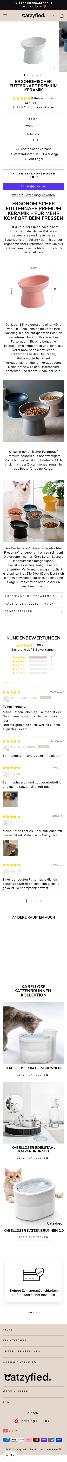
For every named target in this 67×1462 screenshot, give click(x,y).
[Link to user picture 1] (10, 799)
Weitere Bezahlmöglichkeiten (33, 195)
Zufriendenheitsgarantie (30, 596)
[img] (11, 692)
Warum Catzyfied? (20, 1362)
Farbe (32, 119)
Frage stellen (19, 611)
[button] (22, 98)
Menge (33, 133)
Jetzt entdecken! (33, 1074)
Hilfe (8, 1329)
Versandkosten (44, 107)
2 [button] (31, 901)
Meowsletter (15, 1391)
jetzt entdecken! (33, 1157)
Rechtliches (15, 1340)
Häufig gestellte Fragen (29, 603)
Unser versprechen (22, 1351)
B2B (6, 1402)
